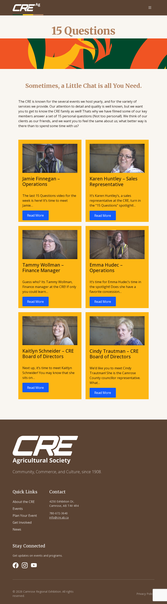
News (17, 529)
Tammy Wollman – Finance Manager (43, 268)
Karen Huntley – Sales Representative (113, 181)
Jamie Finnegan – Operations (41, 181)
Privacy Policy (145, 594)
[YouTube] (34, 565)
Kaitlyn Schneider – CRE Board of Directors (48, 354)
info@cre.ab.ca (59, 517)
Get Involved (22, 522)
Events (18, 508)
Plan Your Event (25, 515)
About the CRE (24, 501)
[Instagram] (25, 565)
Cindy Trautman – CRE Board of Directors (114, 354)
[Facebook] (16, 565)
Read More (35, 215)
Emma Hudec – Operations (106, 268)
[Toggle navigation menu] (149, 8)
